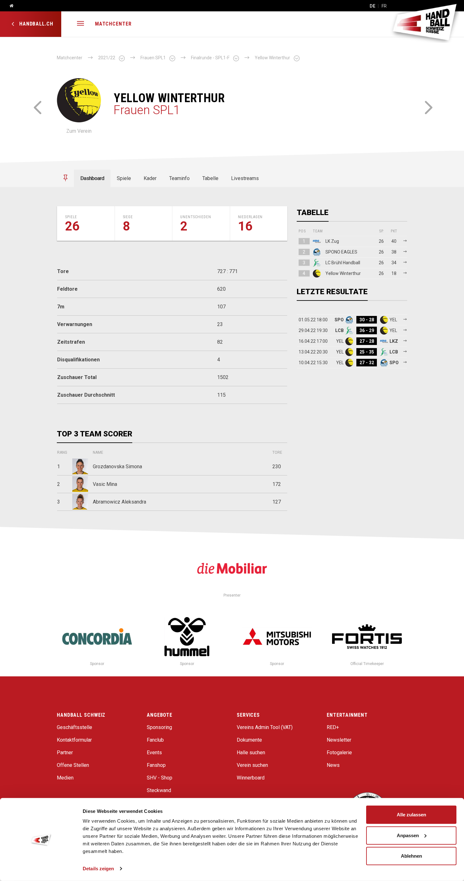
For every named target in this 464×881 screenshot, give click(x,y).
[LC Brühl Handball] (37, 106)
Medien (65, 778)
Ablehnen (411, 856)
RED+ (333, 727)
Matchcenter (113, 24)
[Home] (9, 6)
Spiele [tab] (124, 178)
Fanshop (156, 765)
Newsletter (339, 740)
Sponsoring (159, 727)
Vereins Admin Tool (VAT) (265, 727)
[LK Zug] (427, 106)
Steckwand (159, 790)
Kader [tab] (150, 178)
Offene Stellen (73, 765)
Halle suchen (251, 753)
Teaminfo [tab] (179, 178)
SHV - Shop (159, 778)
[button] (80, 24)
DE (372, 6)
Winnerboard (251, 778)
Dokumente (249, 740)
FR (384, 6)
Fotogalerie (339, 753)
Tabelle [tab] (210, 178)
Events (154, 753)
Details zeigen (98, 868)
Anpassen (408, 835)
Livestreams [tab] (245, 178)
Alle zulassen (411, 814)
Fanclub (155, 740)
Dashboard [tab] (92, 178)
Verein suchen (252, 765)
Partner (65, 753)
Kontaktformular (74, 740)
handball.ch (35, 24)
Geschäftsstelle (74, 727)
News (333, 765)
